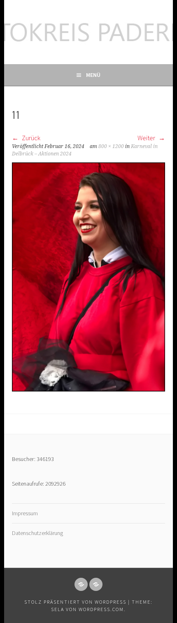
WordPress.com (101, 609)
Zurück (30, 138)
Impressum (25, 513)
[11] (88, 389)
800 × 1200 (111, 146)
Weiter (146, 138)
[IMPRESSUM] (81, 584)
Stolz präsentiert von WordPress (75, 602)
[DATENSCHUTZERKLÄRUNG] (95, 584)
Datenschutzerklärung (37, 533)
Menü (93, 75)
